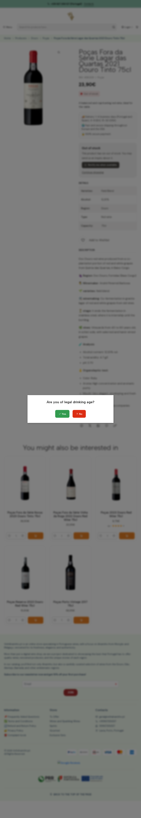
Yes (63, 414)
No (80, 414)
